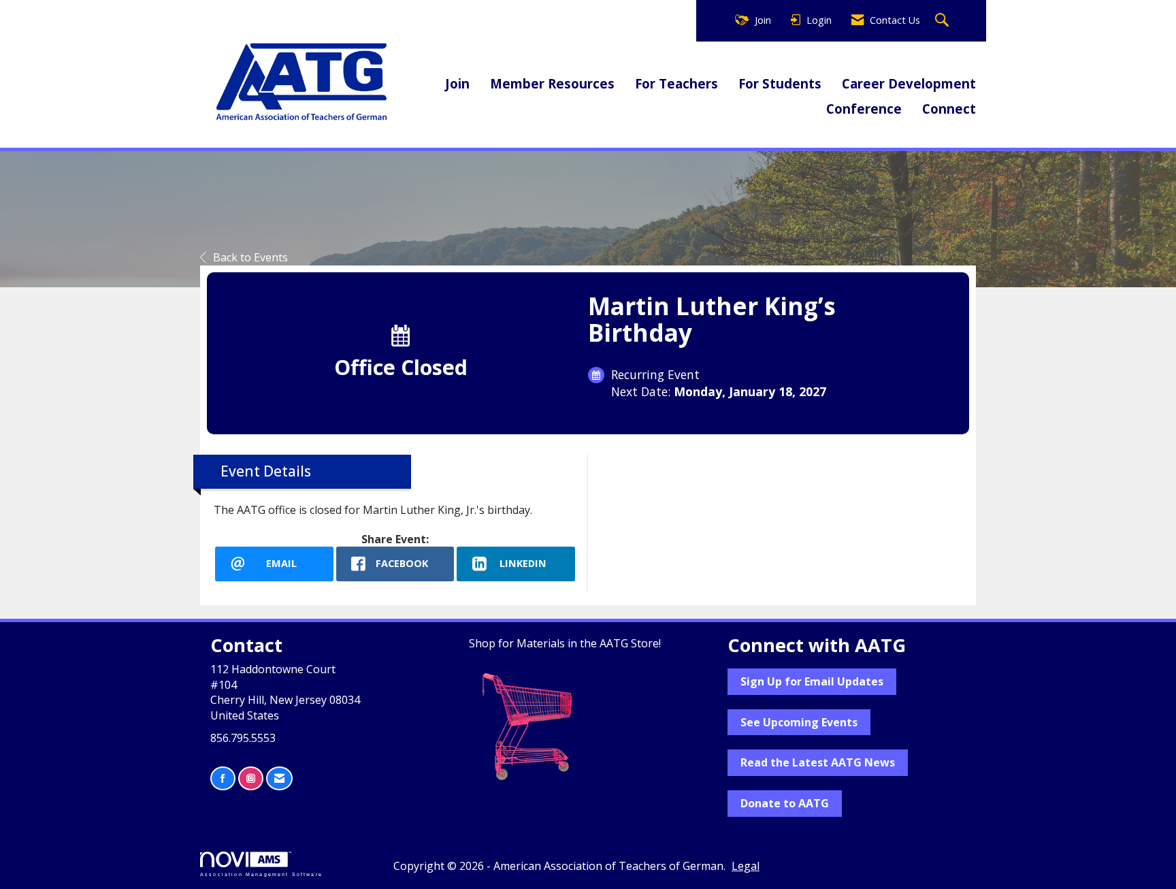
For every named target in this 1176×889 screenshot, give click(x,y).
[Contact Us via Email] (279, 778)
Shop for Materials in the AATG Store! (565, 643)
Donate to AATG (784, 803)
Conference (864, 108)
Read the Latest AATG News (817, 762)
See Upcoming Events (799, 722)
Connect (949, 108)
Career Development (909, 83)
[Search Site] (943, 20)
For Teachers (676, 83)
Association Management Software (261, 874)
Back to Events (250, 257)
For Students (779, 83)
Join (457, 83)
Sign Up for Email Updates (811, 681)
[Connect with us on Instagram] (250, 778)
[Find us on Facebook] (222, 778)
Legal (746, 865)
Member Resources (552, 83)
